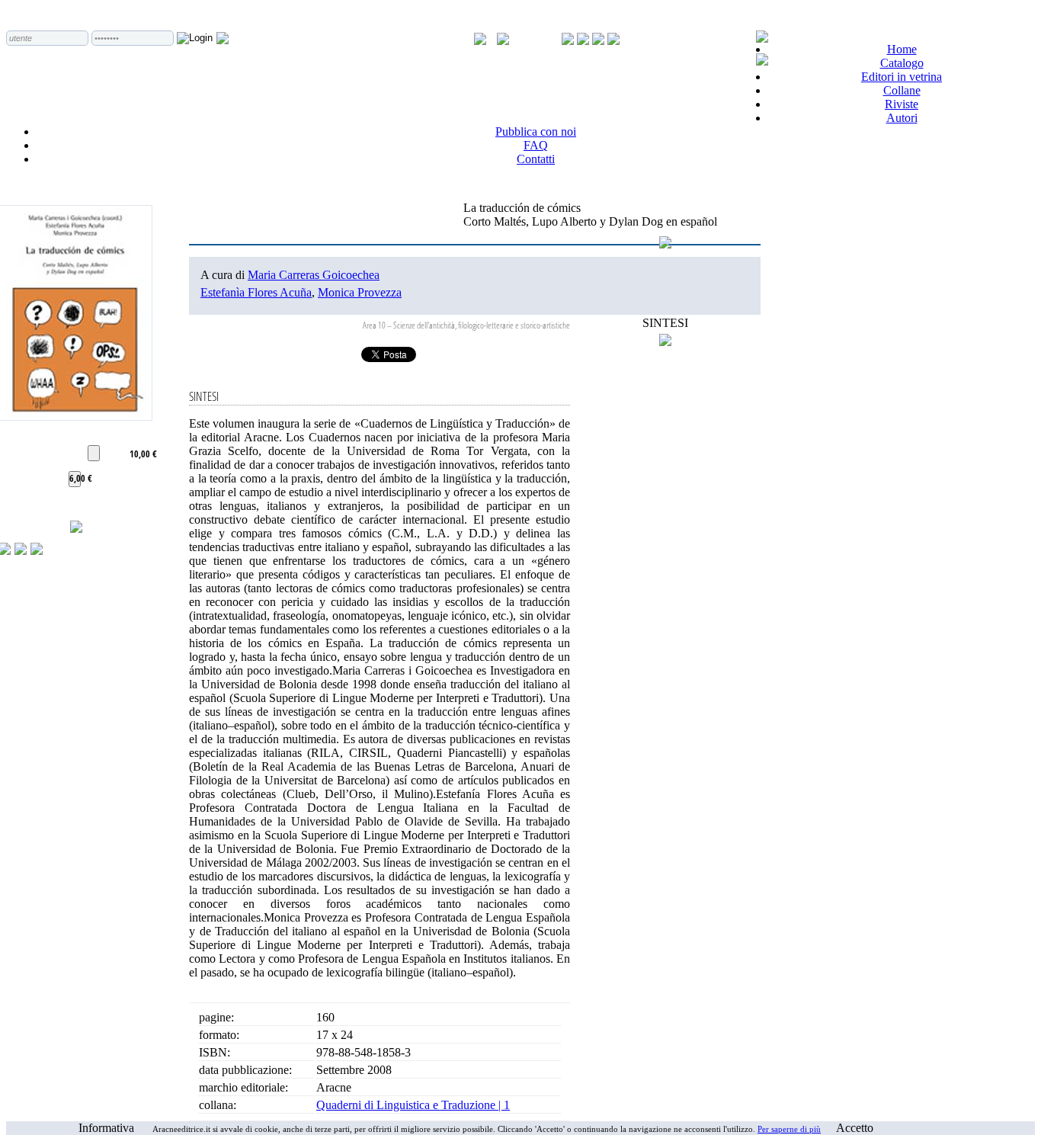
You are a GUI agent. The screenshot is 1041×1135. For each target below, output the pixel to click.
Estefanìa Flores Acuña (256, 292)
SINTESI (665, 322)
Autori (902, 117)
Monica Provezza (360, 292)
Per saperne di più (789, 1128)
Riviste (901, 104)
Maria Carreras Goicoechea (314, 274)
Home (902, 49)
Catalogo (902, 62)
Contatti (536, 158)
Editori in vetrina (901, 76)
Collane (902, 90)
